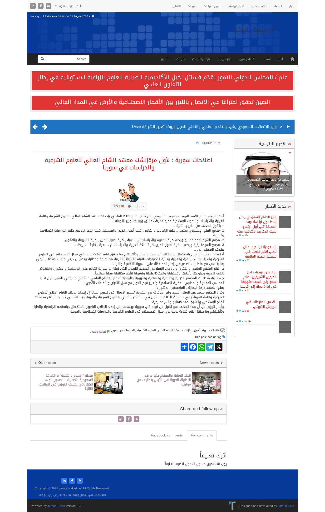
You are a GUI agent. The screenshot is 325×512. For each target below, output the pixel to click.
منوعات (192, 6)
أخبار (291, 6)
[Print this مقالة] (129, 206)
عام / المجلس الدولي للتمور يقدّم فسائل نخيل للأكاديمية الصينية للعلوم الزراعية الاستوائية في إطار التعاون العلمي (162, 81)
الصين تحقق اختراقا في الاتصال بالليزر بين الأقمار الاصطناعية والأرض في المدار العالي (162, 101)
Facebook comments (167, 435)
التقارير (176, 6)
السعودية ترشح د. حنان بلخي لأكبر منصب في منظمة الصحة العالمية (259, 252)
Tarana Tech (286, 506)
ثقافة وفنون (258, 6)
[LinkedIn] (48, 6)
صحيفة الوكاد (253, 29)
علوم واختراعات (213, 6)
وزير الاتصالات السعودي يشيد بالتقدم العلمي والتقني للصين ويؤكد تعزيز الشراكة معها (204, 126)
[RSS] (33, 6)
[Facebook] (41, 6)
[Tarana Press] (232, 506)
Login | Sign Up (68, 6)
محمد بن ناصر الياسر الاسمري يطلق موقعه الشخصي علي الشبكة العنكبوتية (269, 184)
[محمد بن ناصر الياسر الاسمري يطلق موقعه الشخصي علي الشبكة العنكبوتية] (264, 173)
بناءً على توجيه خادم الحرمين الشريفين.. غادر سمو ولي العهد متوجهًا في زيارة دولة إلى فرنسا (258, 279)
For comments (202, 435)
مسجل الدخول (195, 464)
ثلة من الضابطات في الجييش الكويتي (261, 304)
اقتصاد (278, 6)
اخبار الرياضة (236, 6)
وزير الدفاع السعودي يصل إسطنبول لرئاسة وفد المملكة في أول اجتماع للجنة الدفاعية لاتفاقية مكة (256, 224)
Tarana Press (56, 506)
